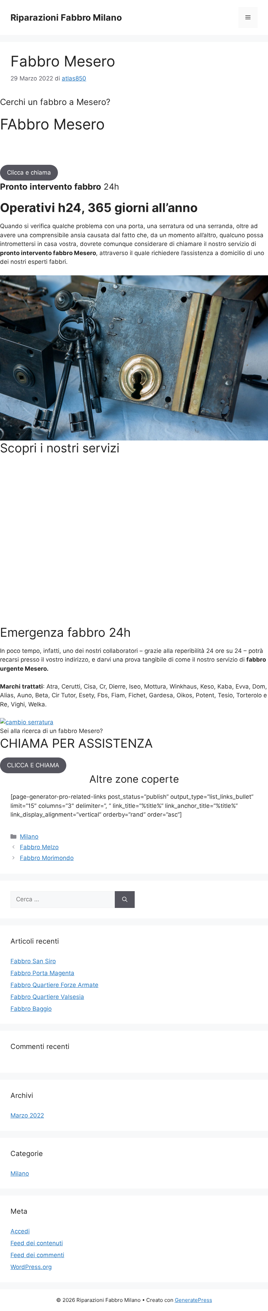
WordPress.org (31, 1266)
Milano (29, 836)
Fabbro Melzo (39, 847)
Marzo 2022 (27, 1115)
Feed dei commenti (37, 1255)
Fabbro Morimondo (47, 857)
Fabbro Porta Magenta (42, 973)
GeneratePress (193, 1300)
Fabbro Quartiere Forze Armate (54, 984)
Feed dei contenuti (36, 1243)
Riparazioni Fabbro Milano (66, 17)
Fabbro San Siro (33, 961)
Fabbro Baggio (31, 1008)
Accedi (20, 1231)
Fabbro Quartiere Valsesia (47, 996)
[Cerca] (125, 899)
